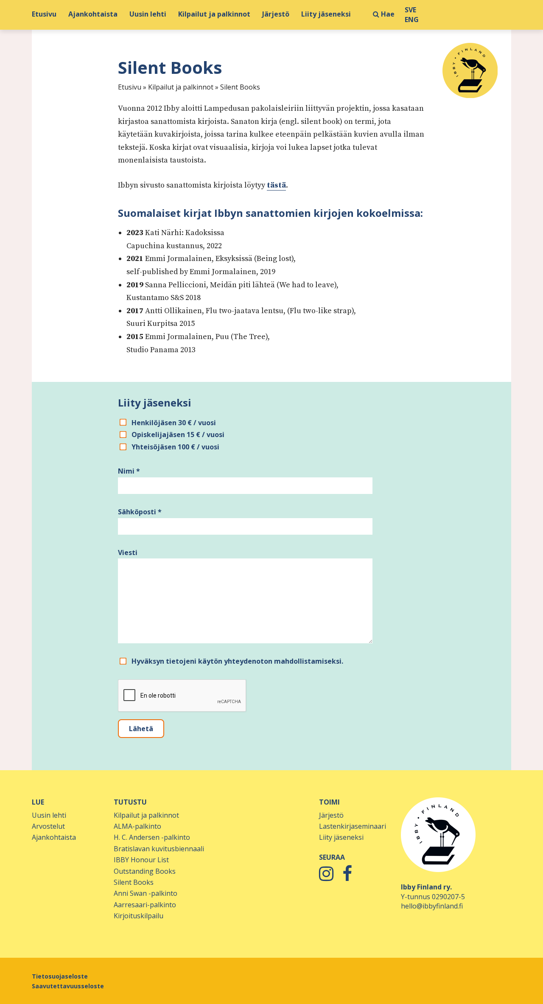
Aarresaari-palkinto (145, 904)
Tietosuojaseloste (60, 976)
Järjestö (275, 14)
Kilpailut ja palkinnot (214, 14)
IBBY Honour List (141, 859)
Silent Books (134, 882)
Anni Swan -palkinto (145, 893)
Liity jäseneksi (326, 14)
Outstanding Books (145, 871)
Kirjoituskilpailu (138, 915)
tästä (276, 185)
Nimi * (129, 471)
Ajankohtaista (93, 14)
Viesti (127, 552)
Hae (387, 14)
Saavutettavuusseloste (68, 986)
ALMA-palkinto (137, 826)
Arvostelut (48, 826)
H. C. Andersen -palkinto (152, 837)
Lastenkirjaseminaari (352, 826)
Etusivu (44, 14)
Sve (410, 10)
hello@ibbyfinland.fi (432, 906)
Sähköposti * (140, 511)
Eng (412, 19)
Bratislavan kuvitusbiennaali (159, 848)
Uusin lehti (147, 14)
